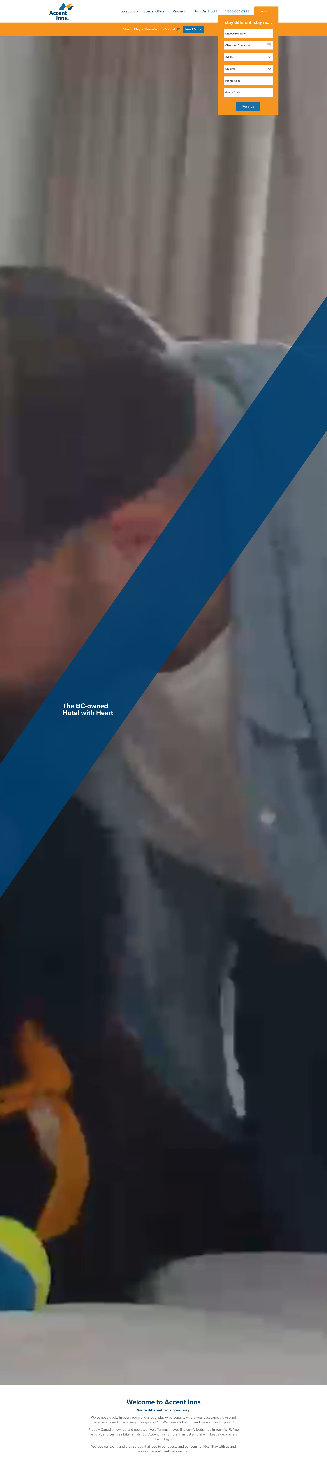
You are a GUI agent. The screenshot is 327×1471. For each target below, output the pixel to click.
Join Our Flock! (205, 11)
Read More (193, 29)
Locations (128, 11)
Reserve (266, 11)
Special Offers (153, 11)
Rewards (179, 11)
